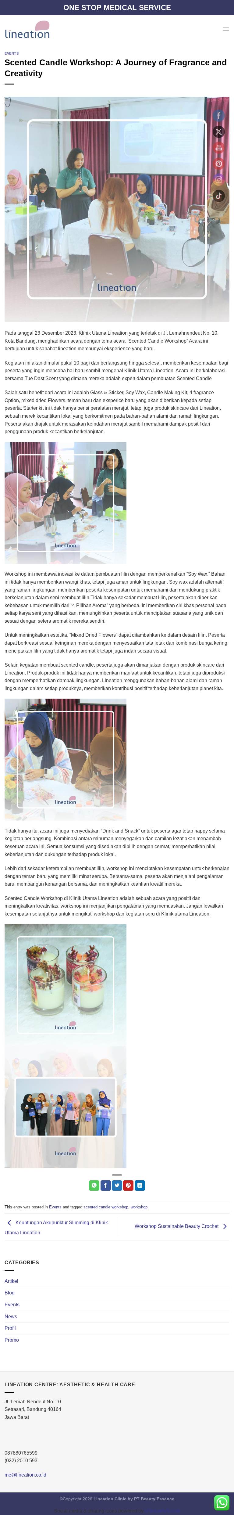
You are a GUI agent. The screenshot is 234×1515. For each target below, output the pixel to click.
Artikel (11, 1281)
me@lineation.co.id (25, 1474)
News (11, 1316)
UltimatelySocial (162, 1510)
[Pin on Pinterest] (128, 1185)
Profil (10, 1328)
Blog (10, 1292)
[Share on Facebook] (106, 1185)
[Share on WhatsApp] (94, 1185)
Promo (12, 1340)
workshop (139, 1207)
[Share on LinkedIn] (140, 1185)
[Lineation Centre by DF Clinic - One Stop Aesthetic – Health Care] (27, 29)
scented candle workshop (105, 1207)
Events (12, 53)
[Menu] (225, 28)
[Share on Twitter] (117, 1185)
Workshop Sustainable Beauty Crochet (177, 1226)
